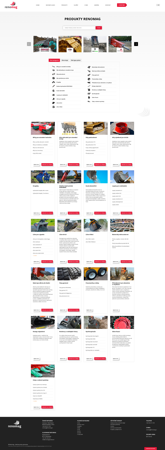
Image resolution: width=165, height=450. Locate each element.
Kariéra (79, 431)
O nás (86, 5)
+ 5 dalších (35, 401)
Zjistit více (36, 164)
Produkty (64, 5)
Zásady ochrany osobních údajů (117, 423)
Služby (76, 5)
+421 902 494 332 (46, 438)
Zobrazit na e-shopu (47, 164)
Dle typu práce (75, 60)
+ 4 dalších (35, 255)
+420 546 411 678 (46, 426)
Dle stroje (65, 60)
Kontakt (108, 5)
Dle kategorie (54, 60)
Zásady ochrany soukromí (32, 446)
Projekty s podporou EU (116, 429)
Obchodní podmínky (115, 424)
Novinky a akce (50, 5)
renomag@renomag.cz (47, 427)
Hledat (98, 27)
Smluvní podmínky (41, 446)
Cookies (112, 426)
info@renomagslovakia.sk (48, 439)
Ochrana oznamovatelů (115, 427)
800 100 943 (149, 436)
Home (37, 5)
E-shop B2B (122, 5)
